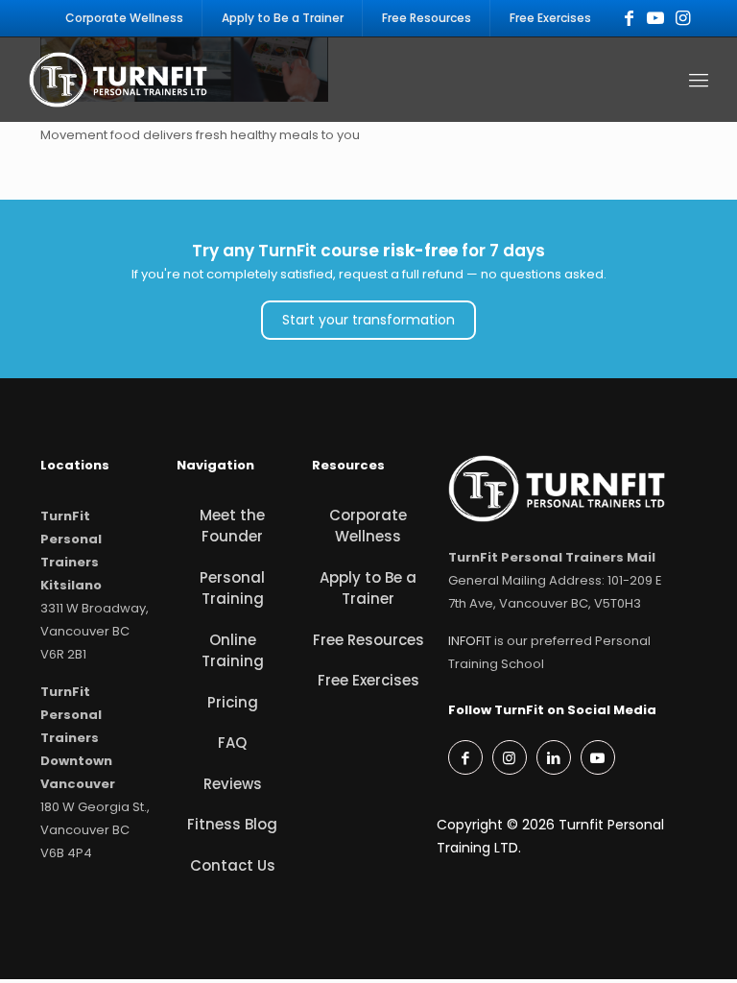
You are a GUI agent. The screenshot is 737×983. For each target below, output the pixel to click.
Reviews (232, 784)
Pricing (232, 702)
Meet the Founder (232, 526)
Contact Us (232, 865)
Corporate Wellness (368, 526)
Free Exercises (368, 680)
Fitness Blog (232, 824)
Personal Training (232, 588)
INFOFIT (469, 641)
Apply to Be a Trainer (368, 588)
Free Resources (368, 640)
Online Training (233, 651)
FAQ (232, 742)
